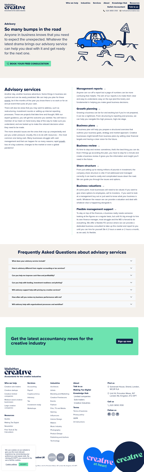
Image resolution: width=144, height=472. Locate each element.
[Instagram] (113, 414)
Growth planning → (89, 109)
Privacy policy (78, 414)
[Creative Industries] (85, 403)
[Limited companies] (85, 396)
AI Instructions (79, 422)
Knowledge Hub (119, 2)
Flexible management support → (97, 209)
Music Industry (56, 426)
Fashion (53, 404)
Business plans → (87, 125)
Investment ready (34, 404)
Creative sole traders (12, 386)
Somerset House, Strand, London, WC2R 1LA (124, 388)
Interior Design (56, 419)
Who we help (72, 2)
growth (62, 141)
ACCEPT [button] (23, 464)
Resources (135, 2)
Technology (55, 441)
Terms (76, 407)
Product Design (56, 433)
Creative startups (11, 390)
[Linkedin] (117, 414)
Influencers (54, 415)
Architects (54, 386)
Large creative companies (10, 406)
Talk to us (133, 6)
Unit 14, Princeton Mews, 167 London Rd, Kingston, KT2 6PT (123, 394)
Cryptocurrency (33, 394)
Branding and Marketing (59, 394)
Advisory (30, 397)
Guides (7, 419)
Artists (52, 390)
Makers (53, 423)
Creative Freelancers (58, 397)
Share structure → (88, 166)
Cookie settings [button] (11, 464)
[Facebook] (109, 414)
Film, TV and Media (58, 408)
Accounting (32, 386)
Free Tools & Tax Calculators (10, 431)
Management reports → (91, 89)
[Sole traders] (85, 399)
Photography (55, 430)
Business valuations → (91, 186)
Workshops (31, 408)
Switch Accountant (116, 6)
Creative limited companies (10, 395)
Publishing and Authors (59, 437)
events (7, 100)
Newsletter (8, 426)
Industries (85, 2)
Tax (28, 401)
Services (97, 2)
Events (53, 401)
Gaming (53, 412)
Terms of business (80, 411)
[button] (72, 261)
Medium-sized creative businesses (13, 401)
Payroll (30, 390)
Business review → (88, 146)
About (106, 2)
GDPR (75, 418)
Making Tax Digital (11, 422)
